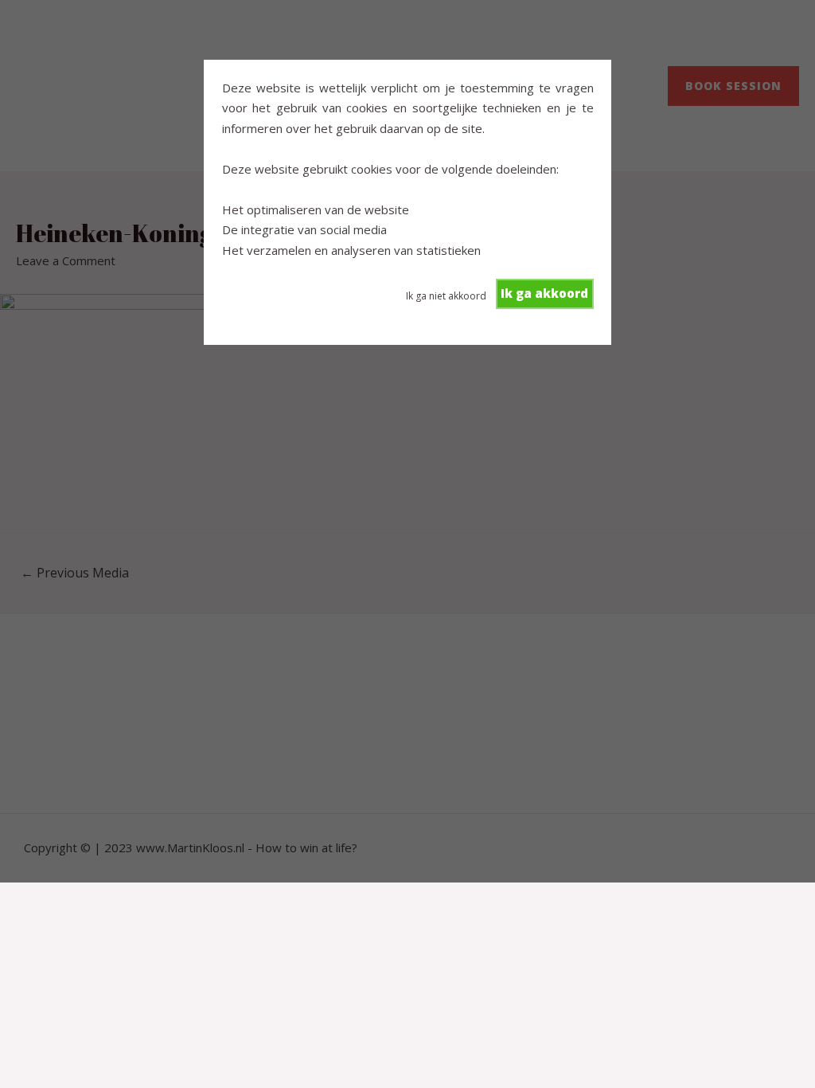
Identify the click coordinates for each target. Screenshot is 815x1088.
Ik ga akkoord (544, 293)
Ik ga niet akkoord (446, 296)
